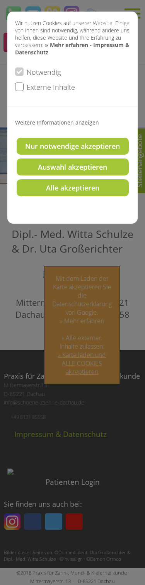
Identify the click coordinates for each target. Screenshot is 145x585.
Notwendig (44, 72)
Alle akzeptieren (72, 187)
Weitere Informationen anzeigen (57, 122)
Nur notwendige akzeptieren (72, 146)
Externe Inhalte (51, 87)
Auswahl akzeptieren (72, 167)
